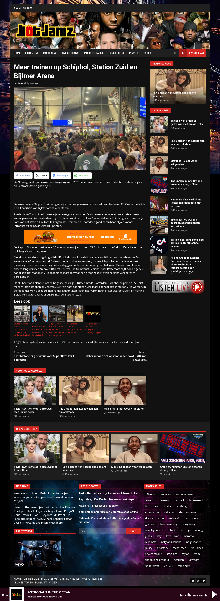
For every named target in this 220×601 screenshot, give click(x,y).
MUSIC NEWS (50, 53)
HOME (17, 53)
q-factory (162, 548)
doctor (149, 518)
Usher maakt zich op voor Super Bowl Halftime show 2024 (116, 356)
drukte (114, 342)
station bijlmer (127, 342)
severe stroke (153, 554)
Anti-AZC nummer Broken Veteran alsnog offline (159, 185)
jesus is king (195, 530)
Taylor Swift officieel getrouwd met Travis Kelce (35, 390)
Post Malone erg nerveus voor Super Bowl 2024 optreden (44, 356)
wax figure (184, 566)
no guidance (193, 542)
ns (137, 342)
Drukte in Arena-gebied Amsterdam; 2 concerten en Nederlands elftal (22, 329)
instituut (170, 530)
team (197, 554)
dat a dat (169, 512)
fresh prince (191, 518)
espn (161, 518)
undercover (152, 566)
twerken (179, 560)
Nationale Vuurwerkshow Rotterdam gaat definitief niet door (159, 205)
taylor (185, 554)
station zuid (53, 342)
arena (42, 342)
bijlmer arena (101, 342)
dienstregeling (30, 342)
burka (167, 506)
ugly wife (193, 560)
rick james (197, 548)
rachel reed (179, 548)
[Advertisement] (151, 28)
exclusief (173, 518)
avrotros (150, 500)
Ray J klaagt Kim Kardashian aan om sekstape (80, 390)
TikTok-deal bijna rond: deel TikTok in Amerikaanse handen (159, 245)
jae (181, 530)
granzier (150, 524)
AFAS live (66, 342)
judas (148, 536)
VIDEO (147, 53)
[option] (179, 86)
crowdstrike (152, 512)
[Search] (175, 53)
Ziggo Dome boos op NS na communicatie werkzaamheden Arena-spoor (56, 329)
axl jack (180, 500)
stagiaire (172, 554)
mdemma (150, 542)
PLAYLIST (134, 53)
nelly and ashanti (171, 542)
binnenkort (196, 500)
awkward (165, 500)
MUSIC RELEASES (93, 53)
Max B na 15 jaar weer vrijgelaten (125, 390)
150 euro (150, 494)
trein (17, 346)
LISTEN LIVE (31, 53)
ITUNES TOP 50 (116, 53)
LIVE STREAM (196, 53)
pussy (148, 548)
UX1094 (168, 566)
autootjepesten (185, 494)
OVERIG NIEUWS (70, 53)
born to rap (152, 506)
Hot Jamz (18, 83)
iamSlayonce (152, 530)
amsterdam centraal (83, 342)
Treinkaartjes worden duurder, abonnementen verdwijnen (159, 225)
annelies (166, 494)
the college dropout (157, 560)
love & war (172, 536)
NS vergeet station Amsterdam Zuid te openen (74, 328)
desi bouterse (187, 512)
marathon (189, 536)
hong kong (188, 524)
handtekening (168, 524)
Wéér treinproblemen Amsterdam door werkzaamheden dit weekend (40, 329)
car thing (181, 506)
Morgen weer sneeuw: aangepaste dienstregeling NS (93, 328)
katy (159, 536)
